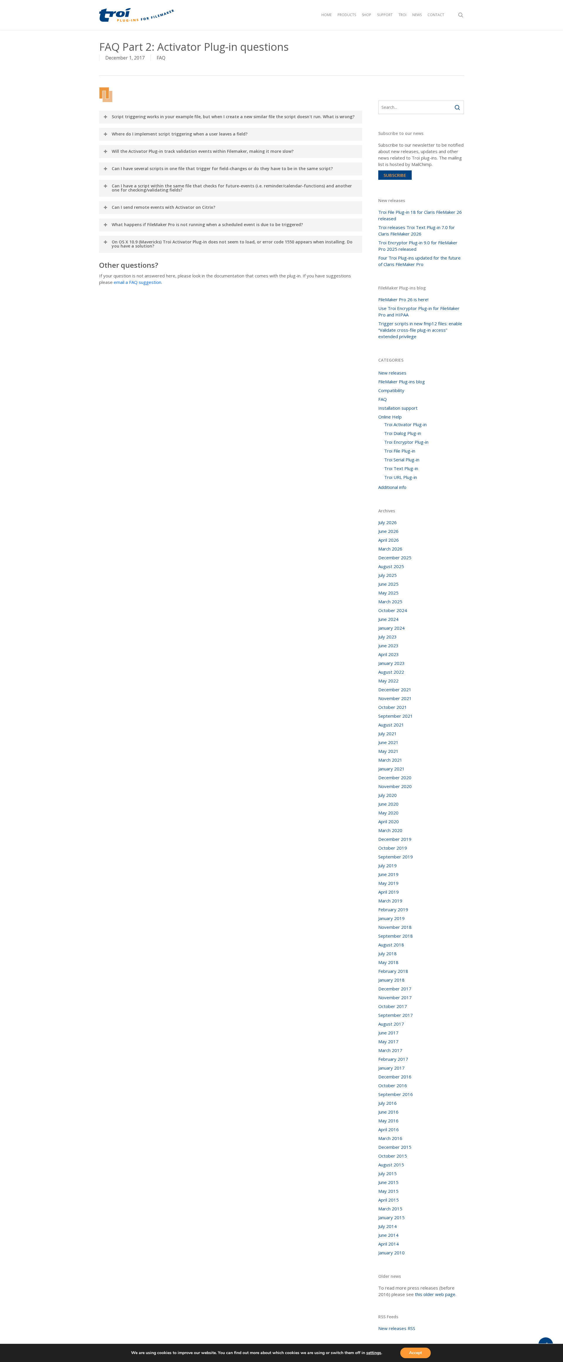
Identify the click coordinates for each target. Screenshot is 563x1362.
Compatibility (391, 390)
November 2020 (395, 786)
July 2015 (387, 1173)
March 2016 (390, 1138)
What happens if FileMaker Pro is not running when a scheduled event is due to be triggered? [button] (207, 224)
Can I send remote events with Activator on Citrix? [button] (163, 207)
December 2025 (394, 557)
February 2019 (393, 909)
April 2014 (388, 1244)
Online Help (390, 417)
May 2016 (388, 1121)
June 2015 (388, 1182)
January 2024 (391, 628)
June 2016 (388, 1112)
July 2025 (387, 575)
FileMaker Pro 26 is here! (403, 299)
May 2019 (388, 883)
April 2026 (388, 540)
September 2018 (395, 936)
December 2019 (394, 839)
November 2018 (395, 927)
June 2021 (388, 742)
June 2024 (388, 619)
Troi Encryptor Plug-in (406, 442)
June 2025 (388, 584)
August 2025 (391, 566)
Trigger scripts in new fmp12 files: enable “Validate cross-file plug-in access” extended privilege (420, 330)
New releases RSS (396, 1328)
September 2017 (395, 1015)
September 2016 (395, 1094)
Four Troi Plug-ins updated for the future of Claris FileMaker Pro (419, 261)
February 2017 (393, 1059)
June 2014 (388, 1235)
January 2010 (391, 1253)
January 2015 (391, 1217)
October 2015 (392, 1156)
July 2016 (387, 1103)
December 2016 (394, 1077)
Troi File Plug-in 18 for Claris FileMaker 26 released (420, 215)
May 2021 (388, 751)
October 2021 (392, 707)
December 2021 (394, 689)
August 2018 (391, 945)
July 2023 (387, 637)
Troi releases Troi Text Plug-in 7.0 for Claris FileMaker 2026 (416, 230)
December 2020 (394, 777)
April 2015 (388, 1200)
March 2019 (390, 901)
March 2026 (390, 549)
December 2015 (394, 1147)
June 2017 (388, 1033)
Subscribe (395, 175)
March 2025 (390, 601)
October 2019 (392, 848)
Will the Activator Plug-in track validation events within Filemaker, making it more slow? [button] (203, 151)
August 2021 (391, 725)
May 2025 (388, 593)
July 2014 (387, 1226)
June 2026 (388, 531)
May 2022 (388, 681)
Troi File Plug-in (399, 451)
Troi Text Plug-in (401, 468)
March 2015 (390, 1209)
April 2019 (388, 892)
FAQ (161, 58)
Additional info (392, 487)
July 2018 (387, 953)
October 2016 (392, 1085)
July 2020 (387, 795)
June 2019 (388, 874)
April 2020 (388, 821)
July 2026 (387, 522)
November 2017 (395, 997)
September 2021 (395, 716)
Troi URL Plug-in (400, 477)
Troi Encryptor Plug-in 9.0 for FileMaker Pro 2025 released (417, 246)
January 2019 (391, 918)
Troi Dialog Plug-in (402, 433)
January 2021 (391, 769)
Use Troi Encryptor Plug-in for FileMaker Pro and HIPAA (418, 311)
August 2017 (391, 1024)
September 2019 (395, 857)
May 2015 (388, 1191)
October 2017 (392, 1006)
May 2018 (388, 962)
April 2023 (388, 654)
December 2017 (394, 989)
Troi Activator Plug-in (405, 424)
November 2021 (395, 698)
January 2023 (391, 663)
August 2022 (391, 672)
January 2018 (391, 980)
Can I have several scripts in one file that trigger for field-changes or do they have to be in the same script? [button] (222, 168)
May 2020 (388, 813)
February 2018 (393, 971)
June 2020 (388, 804)
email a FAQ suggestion (137, 282)
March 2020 (390, 830)
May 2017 (388, 1041)
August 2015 (391, 1165)
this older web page (435, 1294)
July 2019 (387, 865)
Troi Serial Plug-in (401, 460)
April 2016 (388, 1129)
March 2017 (390, 1050)
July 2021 (387, 733)
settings (373, 1353)
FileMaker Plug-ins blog (401, 381)
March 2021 (390, 760)
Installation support (398, 408)
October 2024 (392, 610)
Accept (415, 1353)
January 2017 (391, 1068)
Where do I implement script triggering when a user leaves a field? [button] (179, 134)
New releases (392, 373)
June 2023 (388, 645)
